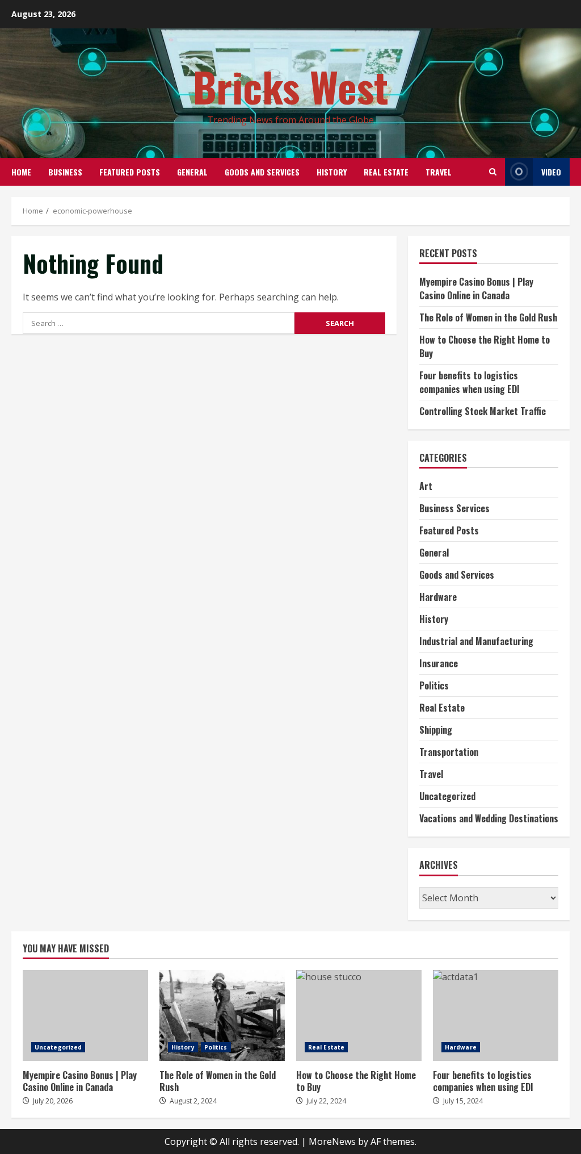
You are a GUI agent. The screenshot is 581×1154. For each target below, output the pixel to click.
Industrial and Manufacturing (476, 641)
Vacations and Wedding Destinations (488, 818)
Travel (439, 172)
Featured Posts (129, 172)
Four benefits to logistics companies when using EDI (469, 382)
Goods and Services (262, 172)
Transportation (448, 752)
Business (65, 172)
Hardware (438, 597)
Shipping (435, 730)
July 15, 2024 (463, 1101)
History (332, 172)
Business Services (454, 508)
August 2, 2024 (193, 1101)
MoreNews (332, 1141)
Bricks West (291, 86)
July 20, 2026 (53, 1101)
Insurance (438, 663)
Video (551, 172)
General (192, 172)
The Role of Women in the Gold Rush (488, 317)
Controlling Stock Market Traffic (482, 411)
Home (21, 172)
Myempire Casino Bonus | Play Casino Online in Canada (476, 288)
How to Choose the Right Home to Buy (359, 1015)
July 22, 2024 (326, 1101)
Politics (434, 685)
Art (425, 486)
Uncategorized (447, 796)
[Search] (492, 172)
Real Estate (386, 172)
